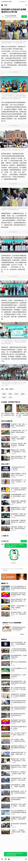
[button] (2, 859)
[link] (5, 859)
